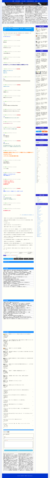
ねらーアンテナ (38, 226)
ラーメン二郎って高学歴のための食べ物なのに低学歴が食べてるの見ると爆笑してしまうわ (13, 8)
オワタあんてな (38, 218)
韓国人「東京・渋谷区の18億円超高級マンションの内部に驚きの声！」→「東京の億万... (17, 273)
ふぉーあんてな (38, 227)
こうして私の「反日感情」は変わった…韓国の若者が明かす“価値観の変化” (13, 6)
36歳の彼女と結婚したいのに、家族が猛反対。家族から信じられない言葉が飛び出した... (10, 457)
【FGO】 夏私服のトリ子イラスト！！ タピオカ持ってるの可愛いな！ (13, 15)
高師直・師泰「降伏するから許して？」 (10, 458)
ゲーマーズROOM (38, 199)
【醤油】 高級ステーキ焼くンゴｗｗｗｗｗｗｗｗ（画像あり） (12, 226)
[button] (18, 259)
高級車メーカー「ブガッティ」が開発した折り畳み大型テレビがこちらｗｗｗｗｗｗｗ (17, 316)
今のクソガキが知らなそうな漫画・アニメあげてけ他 (33, 16)
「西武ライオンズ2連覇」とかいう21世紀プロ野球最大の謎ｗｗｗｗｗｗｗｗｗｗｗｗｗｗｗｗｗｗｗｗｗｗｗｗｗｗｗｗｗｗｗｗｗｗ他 (18, 237)
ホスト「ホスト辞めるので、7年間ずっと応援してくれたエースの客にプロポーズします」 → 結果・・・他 (17, 249)
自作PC (16, 255)
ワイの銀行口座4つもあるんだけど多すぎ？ (10, 463)
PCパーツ (10, 255)
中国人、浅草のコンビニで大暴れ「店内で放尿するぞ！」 (26, 458)
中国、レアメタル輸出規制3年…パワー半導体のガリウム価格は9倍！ (14, 306)
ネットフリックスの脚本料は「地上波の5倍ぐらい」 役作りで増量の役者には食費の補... (10, 470)
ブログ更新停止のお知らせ (6, 14)
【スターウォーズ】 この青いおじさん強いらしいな (11, 285)
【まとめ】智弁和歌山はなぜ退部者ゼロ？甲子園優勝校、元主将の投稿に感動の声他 (36, 7)
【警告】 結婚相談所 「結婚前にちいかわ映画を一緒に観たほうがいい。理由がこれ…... (17, 307)
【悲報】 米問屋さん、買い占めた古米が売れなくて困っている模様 (14, 313)
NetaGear (38, 209)
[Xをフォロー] (39, 131)
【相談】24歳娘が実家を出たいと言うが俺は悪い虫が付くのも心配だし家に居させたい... (26, 461)
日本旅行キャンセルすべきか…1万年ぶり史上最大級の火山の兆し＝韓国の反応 (15, 274)
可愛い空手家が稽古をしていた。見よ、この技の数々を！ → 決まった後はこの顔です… (13, 7)
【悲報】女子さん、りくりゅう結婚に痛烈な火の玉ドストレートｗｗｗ (26, 463)
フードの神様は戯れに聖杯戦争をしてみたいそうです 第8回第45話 (13, 280)
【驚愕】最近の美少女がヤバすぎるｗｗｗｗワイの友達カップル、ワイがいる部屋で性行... (26, 459)
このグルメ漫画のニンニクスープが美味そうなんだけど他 (34, 6)
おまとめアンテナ (39, 217)
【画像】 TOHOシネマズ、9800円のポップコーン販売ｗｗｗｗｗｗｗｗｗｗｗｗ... (16, 318)
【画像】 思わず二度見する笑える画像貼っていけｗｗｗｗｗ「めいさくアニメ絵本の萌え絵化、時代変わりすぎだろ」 (18, 220)
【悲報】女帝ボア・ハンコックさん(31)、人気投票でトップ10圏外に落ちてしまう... (26, 460)
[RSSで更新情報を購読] (45, 131)
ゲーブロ (38, 198)
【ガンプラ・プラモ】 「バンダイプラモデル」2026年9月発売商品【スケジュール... (16, 284)
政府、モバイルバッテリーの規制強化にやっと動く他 (33, 14)
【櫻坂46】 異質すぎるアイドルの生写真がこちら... (11, 283)
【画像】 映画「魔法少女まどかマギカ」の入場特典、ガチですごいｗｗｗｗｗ (13, 19)
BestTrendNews (38, 208)
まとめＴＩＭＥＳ (39, 228)
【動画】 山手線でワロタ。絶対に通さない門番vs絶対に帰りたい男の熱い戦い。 (16, 270)
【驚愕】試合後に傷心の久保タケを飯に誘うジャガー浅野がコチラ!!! (10, 460)
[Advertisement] (18, 293)
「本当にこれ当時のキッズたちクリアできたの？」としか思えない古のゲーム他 (36, 20)
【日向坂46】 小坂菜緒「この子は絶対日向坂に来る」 (12, 281)
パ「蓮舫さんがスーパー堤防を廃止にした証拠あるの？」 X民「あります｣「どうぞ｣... (26, 470)
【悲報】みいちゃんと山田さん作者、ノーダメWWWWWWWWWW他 (12, 241)
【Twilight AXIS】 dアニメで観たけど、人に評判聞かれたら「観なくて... (15, 286)
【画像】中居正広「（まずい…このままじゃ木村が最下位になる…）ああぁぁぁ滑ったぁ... (10, 462)
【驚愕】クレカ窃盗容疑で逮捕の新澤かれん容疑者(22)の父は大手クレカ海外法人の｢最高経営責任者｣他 (18, 232)
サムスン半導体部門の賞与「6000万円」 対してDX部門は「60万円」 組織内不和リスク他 (16, 239)
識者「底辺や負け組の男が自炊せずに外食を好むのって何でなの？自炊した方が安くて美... (17, 317)
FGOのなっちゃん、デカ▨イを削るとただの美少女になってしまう (26, 462)
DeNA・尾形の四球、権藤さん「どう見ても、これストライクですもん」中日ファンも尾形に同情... (13, 18)
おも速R (38, 197)
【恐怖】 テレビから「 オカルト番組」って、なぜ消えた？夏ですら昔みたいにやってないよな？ (13, 21)
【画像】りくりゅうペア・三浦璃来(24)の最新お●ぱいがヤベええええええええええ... (26, 464)
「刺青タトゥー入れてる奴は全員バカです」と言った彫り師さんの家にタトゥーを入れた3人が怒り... (36, 21)
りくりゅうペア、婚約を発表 (7, 314)
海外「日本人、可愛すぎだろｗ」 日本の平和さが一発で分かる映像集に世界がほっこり (17, 272)
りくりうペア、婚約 (6, 275)
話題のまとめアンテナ (39, 236)
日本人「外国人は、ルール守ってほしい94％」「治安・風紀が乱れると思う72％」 (16, 304)
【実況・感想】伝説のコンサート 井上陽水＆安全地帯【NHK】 (26, 457)
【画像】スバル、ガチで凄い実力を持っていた (10, 464)
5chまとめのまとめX (39, 207)
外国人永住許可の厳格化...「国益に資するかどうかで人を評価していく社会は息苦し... (17, 303)
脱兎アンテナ (38, 235)
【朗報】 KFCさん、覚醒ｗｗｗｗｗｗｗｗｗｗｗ (11, 302)
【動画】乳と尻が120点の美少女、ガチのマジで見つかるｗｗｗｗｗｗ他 (36, 19)
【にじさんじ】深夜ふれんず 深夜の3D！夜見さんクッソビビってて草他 (36, 15)
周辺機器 (5, 255)
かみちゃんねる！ (39, 219)
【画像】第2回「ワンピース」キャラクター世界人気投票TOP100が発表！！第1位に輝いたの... (36, 17)
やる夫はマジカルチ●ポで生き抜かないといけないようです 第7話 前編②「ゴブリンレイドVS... (13, 16)
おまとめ (38, 216)
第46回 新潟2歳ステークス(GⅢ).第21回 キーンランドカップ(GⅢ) (12, 17)
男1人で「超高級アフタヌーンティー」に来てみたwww (10, 459)
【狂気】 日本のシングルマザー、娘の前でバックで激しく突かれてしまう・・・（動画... (17, 271)
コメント (6, 440)
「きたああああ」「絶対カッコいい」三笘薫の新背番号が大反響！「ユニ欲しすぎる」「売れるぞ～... (13, 20)
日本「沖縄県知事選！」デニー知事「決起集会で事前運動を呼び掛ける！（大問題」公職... (17, 305)
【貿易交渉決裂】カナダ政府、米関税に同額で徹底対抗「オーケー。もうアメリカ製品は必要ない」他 (18, 243)
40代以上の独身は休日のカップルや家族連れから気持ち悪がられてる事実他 (14, 234)
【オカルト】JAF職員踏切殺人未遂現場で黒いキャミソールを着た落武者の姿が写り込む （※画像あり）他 (18, 246)
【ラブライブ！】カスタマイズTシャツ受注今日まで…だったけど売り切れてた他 (36, 18)
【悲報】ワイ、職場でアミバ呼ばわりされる (10, 461)
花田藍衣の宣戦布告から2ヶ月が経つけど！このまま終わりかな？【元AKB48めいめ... (16, 282)
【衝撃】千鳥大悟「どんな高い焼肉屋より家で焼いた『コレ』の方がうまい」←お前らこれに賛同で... (36, 8)
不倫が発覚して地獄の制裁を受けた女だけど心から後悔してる (13, 315)
